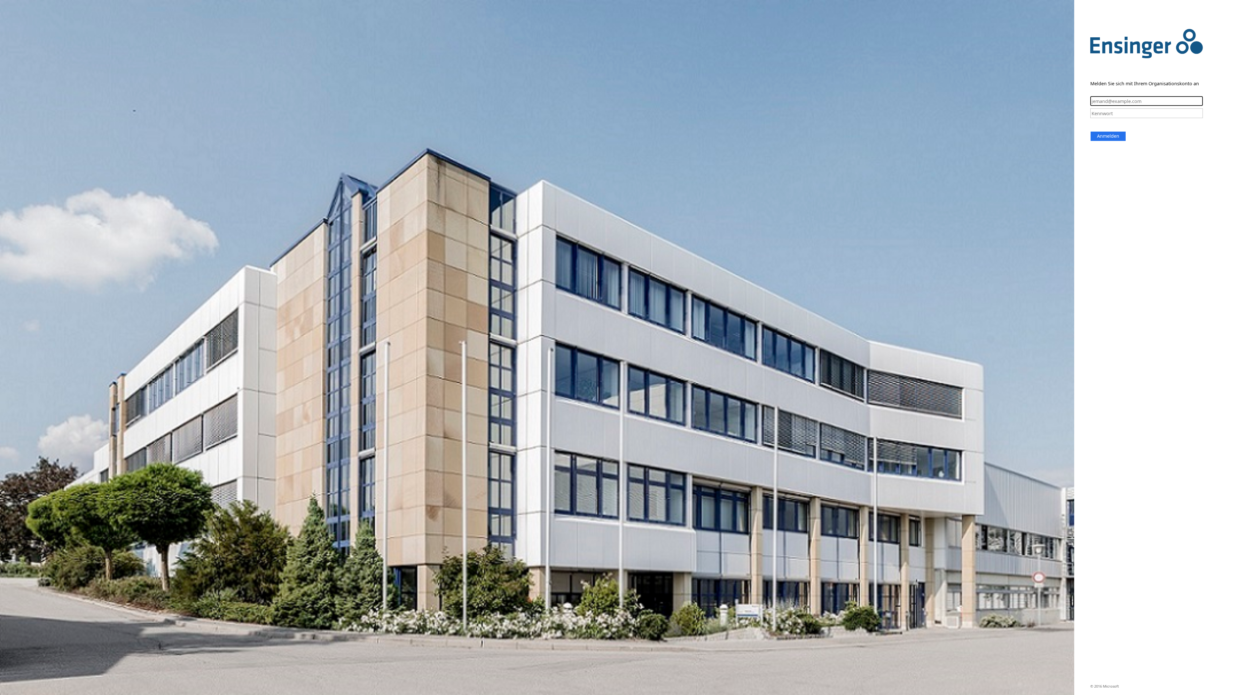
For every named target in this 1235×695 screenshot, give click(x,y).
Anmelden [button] (1108, 136)
